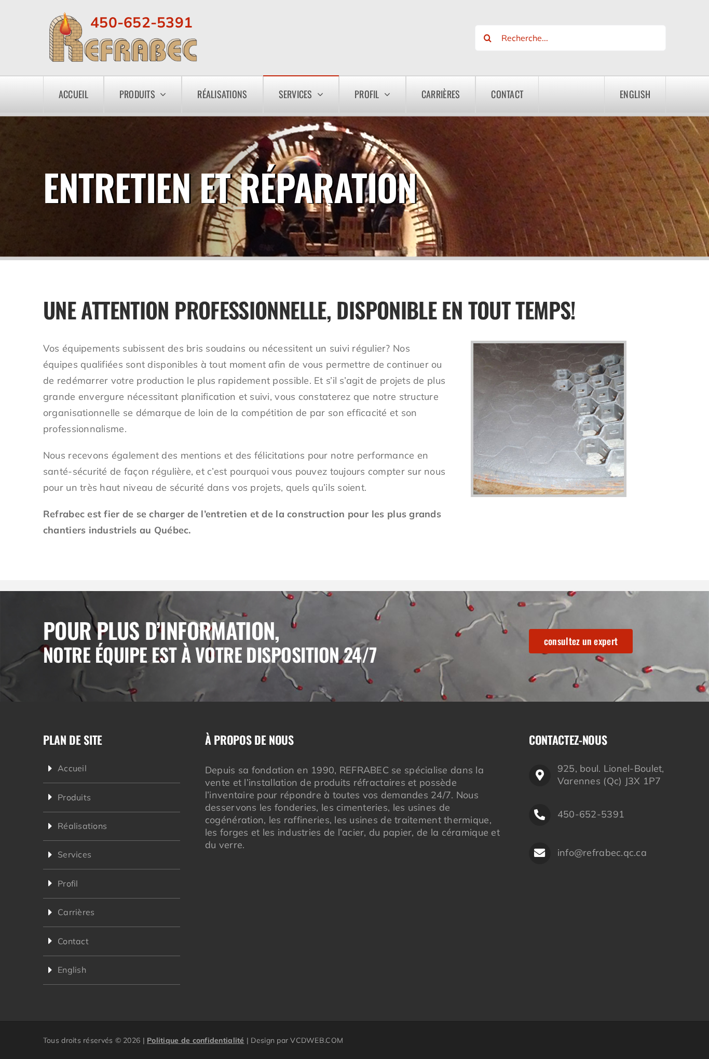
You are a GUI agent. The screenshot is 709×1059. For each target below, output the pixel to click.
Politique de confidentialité (195, 1040)
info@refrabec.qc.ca (602, 853)
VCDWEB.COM (316, 1040)
